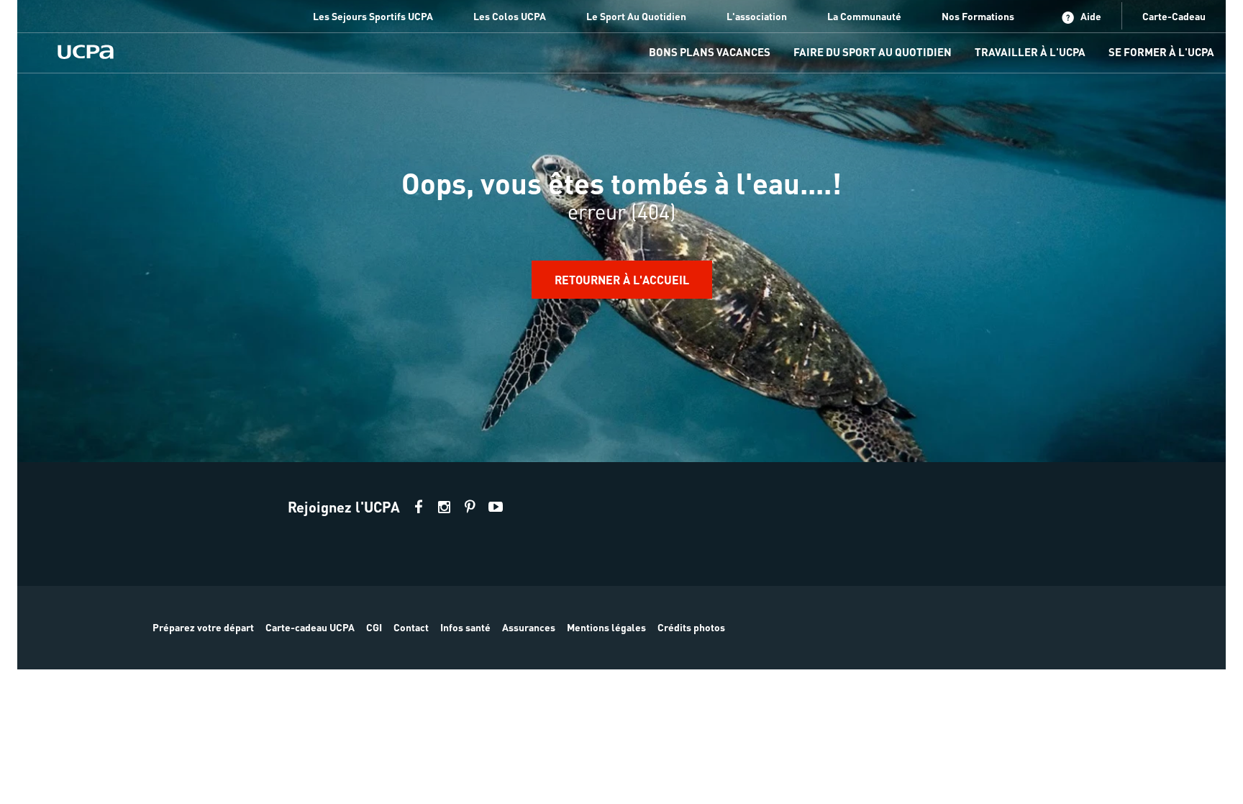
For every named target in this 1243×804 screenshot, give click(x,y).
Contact (411, 626)
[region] (621, 231)
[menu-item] (709, 53)
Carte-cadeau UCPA (310, 626)
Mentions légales (606, 626)
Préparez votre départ (203, 626)
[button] (621, 565)
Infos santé (465, 626)
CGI (374, 626)
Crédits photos (691, 626)
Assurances (528, 626)
